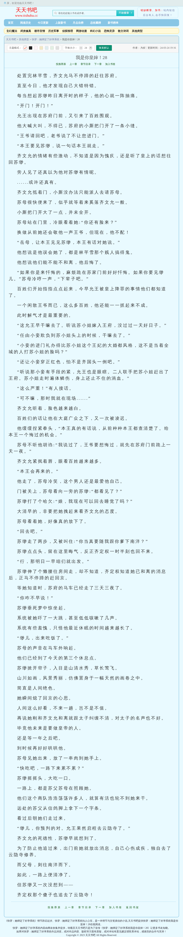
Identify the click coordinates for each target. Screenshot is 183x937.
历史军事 (53, 31)
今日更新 (43, 22)
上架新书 (60, 22)
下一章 (98, 64)
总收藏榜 (95, 22)
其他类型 (137, 31)
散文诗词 (123, 31)
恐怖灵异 (109, 31)
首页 (10, 22)
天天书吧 (26, 10)
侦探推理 (67, 31)
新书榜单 (113, 22)
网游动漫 (81, 31)
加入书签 (110, 64)
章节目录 (86, 64)
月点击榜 (78, 22)
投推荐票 (61, 64)
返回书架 (132, 907)
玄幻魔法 (11, 31)
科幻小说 (95, 31)
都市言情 (39, 31)
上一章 (73, 64)
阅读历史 (25, 22)
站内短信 (169, 10)
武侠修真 (25, 31)
